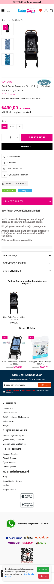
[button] (8, 358)
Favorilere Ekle (10, 309)
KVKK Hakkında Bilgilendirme (16, 417)
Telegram (25, 190)
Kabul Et (43, 570)
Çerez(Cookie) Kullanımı (13, 440)
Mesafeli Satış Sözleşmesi (14, 444)
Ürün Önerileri (12, 271)
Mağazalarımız (9, 421)
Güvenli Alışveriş (10, 458)
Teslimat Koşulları (10, 454)
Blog (5, 477)
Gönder (44, 385)
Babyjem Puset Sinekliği (40, 362)
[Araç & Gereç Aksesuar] (9, 20)
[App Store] (27, 496)
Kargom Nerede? (10, 489)
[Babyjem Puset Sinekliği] (40, 347)
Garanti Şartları (9, 467)
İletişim (6, 425)
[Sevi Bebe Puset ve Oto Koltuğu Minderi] (14, 302)
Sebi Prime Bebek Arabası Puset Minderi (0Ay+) (14, 362)
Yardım (6, 485)
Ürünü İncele (17, 309)
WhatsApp (10, 190)
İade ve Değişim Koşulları (14, 435)
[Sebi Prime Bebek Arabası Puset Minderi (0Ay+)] (14, 347)
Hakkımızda (8, 408)
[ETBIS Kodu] (27, 555)
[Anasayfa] (4, 20)
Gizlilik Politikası (10, 413)
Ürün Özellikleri (13, 201)
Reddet (43, 576)
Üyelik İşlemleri (9, 462)
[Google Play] (27, 505)
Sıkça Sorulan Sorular (12, 481)
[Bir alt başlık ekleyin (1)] (27, 524)
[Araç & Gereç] (7, 20)
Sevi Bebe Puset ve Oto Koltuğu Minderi (14, 317)
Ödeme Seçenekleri (14, 263)
